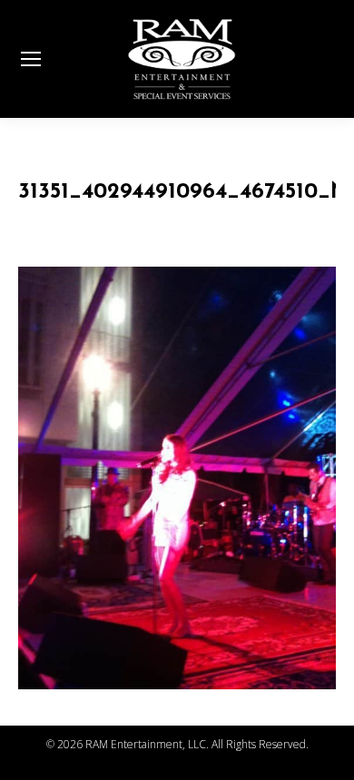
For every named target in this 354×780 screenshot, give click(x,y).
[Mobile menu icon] (31, 59)
